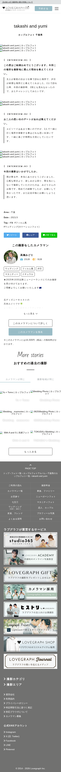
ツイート (13, 235)
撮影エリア (14, 684)
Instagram (11, 732)
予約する (43, 8)
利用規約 (10, 699)
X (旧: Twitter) (12, 736)
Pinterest (10, 749)
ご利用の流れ (15, 485)
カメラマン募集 (13, 716)
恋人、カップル (45, 508)
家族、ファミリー (46, 491)
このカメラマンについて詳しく (30, 323)
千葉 (13, 212)
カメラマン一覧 (15, 491)
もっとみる (30, 451)
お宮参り (15, 497)
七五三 (15, 502)
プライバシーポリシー (17, 703)
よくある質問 (15, 519)
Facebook (11, 740)
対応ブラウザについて (17, 712)
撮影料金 (45, 485)
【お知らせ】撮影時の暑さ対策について (17, 2)
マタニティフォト (46, 502)
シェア (31, 235)
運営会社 (10, 694)
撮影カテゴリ (16, 679)
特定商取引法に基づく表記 (19, 707)
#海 (11, 223)
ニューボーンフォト (46, 497)
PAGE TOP (30, 468)
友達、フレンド (15, 513)
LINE (8, 745)
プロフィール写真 (46, 513)
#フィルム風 (21, 223)
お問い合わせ (45, 519)
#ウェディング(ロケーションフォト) (21, 227)
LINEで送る (50, 235)
